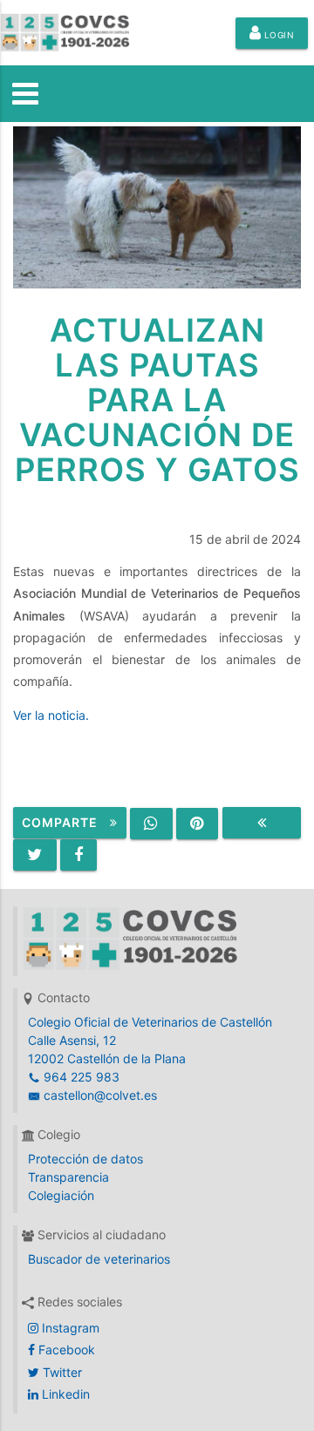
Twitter (60, 1372)
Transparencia (68, 1177)
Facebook (65, 1349)
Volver (261, 822)
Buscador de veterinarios (99, 1258)
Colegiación (61, 1195)
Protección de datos (85, 1158)
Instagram (68, 1327)
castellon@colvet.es (98, 1095)
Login (277, 35)
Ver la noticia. (51, 715)
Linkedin (64, 1394)
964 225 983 (79, 1076)
